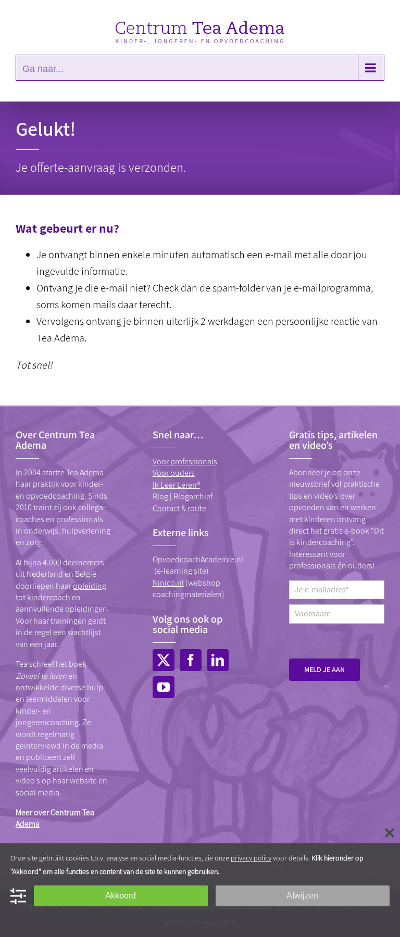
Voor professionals (185, 461)
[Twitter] (163, 660)
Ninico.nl (168, 582)
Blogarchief (193, 496)
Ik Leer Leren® (176, 484)
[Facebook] (191, 660)
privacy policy (251, 858)
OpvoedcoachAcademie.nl (198, 559)
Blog (160, 496)
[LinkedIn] (218, 660)
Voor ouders (174, 472)
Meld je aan (324, 669)
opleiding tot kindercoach (61, 591)
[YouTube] (163, 687)
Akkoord (120, 895)
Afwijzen (302, 895)
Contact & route (179, 508)
